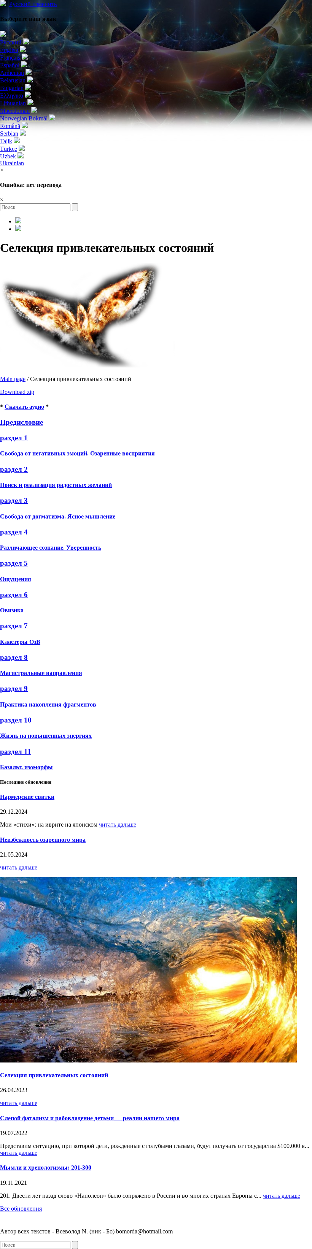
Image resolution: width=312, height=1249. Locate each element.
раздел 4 (14, 532)
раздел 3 (14, 500)
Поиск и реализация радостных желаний (56, 485)
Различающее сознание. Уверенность (50, 547)
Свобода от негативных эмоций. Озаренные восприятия (77, 453)
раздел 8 (14, 657)
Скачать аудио (24, 406)
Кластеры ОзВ (20, 642)
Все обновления (21, 1208)
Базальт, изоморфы (26, 767)
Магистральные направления (41, 673)
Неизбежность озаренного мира (43, 839)
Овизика (12, 610)
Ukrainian (12, 163)
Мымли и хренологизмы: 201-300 (45, 1167)
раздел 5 (14, 563)
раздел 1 (14, 438)
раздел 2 (14, 469)
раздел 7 (14, 626)
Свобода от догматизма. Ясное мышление (57, 516)
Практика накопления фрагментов (48, 704)
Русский (33, 4)
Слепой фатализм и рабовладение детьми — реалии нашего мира (90, 1118)
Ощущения (15, 579)
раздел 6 (14, 595)
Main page (12, 379)
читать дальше (117, 824)
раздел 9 (14, 688)
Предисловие (21, 422)
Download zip (17, 392)
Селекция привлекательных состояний (54, 1075)
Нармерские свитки (27, 797)
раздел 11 (15, 752)
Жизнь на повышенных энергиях (46, 735)
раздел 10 (16, 720)
